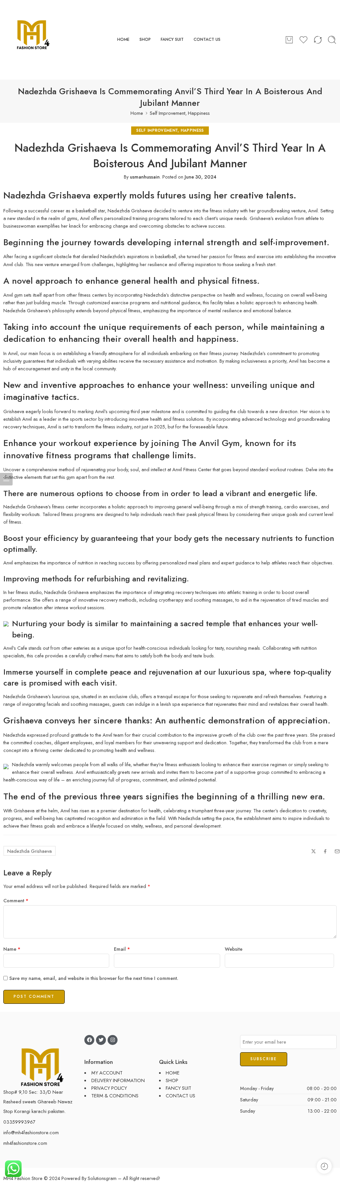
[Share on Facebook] (325, 851)
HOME (123, 39)
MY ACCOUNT (107, 1072)
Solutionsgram (102, 1178)
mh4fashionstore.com (25, 1143)
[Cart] (289, 39)
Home (136, 113)
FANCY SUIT (172, 39)
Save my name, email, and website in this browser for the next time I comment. (93, 978)
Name (12, 948)
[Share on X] (313, 851)
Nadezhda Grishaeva (29, 851)
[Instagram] (113, 1040)
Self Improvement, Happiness (180, 113)
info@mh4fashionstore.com (31, 1132)
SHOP (145, 39)
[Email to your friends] (337, 851)
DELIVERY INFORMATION (118, 1080)
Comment (16, 900)
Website (233, 948)
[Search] (332, 39)
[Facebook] (89, 1040)
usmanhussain (145, 176)
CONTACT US (207, 39)
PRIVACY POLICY (109, 1087)
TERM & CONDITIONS (114, 1095)
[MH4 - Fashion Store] (33, 40)
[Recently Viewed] (324, 1166)
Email (122, 948)
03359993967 (19, 1121)
